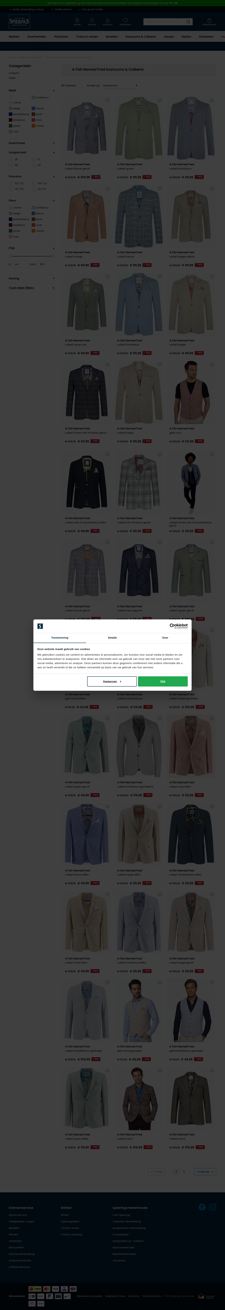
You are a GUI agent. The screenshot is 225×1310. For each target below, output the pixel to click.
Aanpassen (110, 681)
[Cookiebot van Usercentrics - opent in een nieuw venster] (172, 626)
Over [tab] (165, 637)
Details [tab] (112, 637)
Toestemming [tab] (59, 637)
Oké (162, 681)
